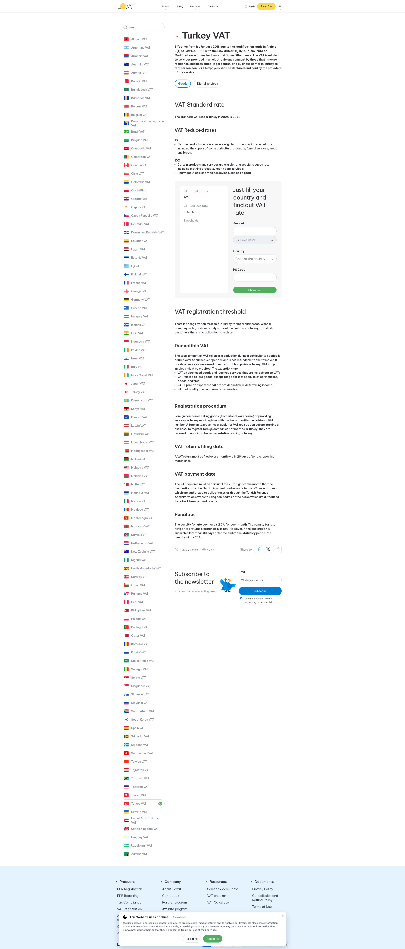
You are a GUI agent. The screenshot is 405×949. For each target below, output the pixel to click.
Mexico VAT (139, 501)
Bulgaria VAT (139, 140)
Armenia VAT (140, 56)
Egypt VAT (138, 249)
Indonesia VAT (140, 341)
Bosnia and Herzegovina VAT (147, 123)
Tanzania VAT (140, 778)
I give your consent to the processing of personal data (260, 600)
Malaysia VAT (140, 467)
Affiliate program (174, 909)
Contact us (213, 6)
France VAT (138, 283)
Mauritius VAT (140, 493)
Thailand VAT (140, 787)
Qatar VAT (138, 635)
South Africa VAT (142, 711)
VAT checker (216, 896)
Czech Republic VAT (144, 215)
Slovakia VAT (140, 694)
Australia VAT (140, 64)
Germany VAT (140, 299)
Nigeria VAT (139, 560)
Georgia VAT (139, 291)
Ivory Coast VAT (142, 375)
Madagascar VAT (142, 451)
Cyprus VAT (139, 207)
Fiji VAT (136, 266)
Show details (179, 917)
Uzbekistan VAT (141, 845)
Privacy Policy (262, 889)
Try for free (266, 6)
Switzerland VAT (142, 753)
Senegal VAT (139, 669)
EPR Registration (129, 889)
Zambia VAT (139, 854)
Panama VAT (139, 593)
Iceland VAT (139, 325)
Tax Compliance (129, 902)
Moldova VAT (140, 509)
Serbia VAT (138, 677)
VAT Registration (129, 909)
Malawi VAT (139, 459)
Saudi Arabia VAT (142, 661)
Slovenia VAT (140, 703)
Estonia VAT (139, 257)
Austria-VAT (139, 73)
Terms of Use (262, 907)
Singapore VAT (141, 686)
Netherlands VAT (142, 543)
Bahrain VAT (139, 81)
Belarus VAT (139, 106)
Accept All (213, 938)
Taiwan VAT (139, 761)
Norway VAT (139, 577)
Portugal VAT (140, 627)
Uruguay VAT (140, 837)
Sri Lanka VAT (140, 736)
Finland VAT (139, 274)
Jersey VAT (138, 392)
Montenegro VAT (142, 518)
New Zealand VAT (143, 551)
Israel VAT (137, 358)
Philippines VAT (141, 610)
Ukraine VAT (139, 812)
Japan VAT (138, 383)
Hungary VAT (140, 316)
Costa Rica (138, 190)
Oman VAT (138, 585)
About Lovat (171, 889)
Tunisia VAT (138, 795)
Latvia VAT (138, 425)
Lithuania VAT (140, 434)
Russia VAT (138, 652)
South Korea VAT (142, 719)
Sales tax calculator (222, 889)
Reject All (192, 938)
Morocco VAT (140, 526)
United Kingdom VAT (145, 829)
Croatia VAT (139, 199)
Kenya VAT (138, 409)
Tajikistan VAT (140, 770)
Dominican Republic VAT (147, 232)
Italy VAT (137, 367)
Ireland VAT (138, 350)
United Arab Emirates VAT (145, 820)
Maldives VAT (140, 476)
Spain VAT (138, 728)
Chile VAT (137, 173)
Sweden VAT (139, 745)
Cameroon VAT (141, 157)
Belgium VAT (139, 115)
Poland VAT (139, 619)
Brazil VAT (138, 131)
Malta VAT (138, 484)
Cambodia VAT (141, 148)
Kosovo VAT (139, 417)
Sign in (252, 6)
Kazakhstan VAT (142, 400)
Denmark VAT (140, 224)
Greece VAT (139, 308)
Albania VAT (139, 39)
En (280, 6)
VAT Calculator (218, 902)
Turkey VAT (138, 803)
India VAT (137, 333)
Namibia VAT (139, 535)
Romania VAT (140, 644)
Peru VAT (137, 602)
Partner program (174, 902)
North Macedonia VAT (146, 568)
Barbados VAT (140, 98)
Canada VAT (139, 165)
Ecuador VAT (140, 241)
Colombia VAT (140, 182)
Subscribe (260, 591)
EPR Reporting (128, 896)
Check (254, 290)
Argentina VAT (140, 47)
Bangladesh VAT (142, 89)
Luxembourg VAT (142, 442)
